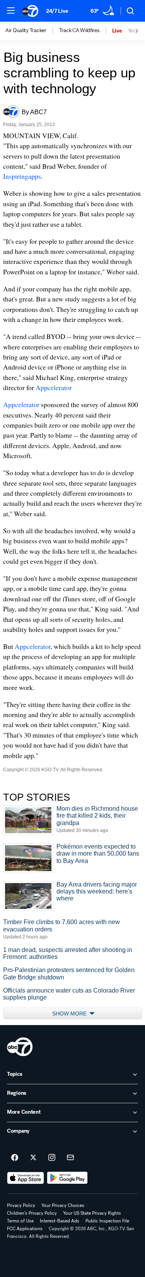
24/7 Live (57, 11)
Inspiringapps (22, 176)
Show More (70, 1013)
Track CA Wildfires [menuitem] (79, 30)
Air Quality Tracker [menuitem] (25, 30)
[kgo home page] (19, 1046)
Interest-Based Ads (59, 1221)
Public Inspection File (107, 1221)
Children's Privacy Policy (32, 1213)
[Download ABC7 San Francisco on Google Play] (67, 1178)
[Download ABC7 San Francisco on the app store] (25, 1178)
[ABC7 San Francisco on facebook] (14, 1158)
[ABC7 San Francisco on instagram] (52, 1158)
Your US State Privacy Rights (92, 1213)
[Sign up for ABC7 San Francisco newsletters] (70, 1158)
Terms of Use (20, 1221)
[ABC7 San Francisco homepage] (30, 11)
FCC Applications (25, 1228)
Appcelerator (54, 387)
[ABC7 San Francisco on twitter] (33, 1158)
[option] (32, 31)
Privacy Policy (21, 1205)
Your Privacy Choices (62, 1205)
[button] (11, 10)
